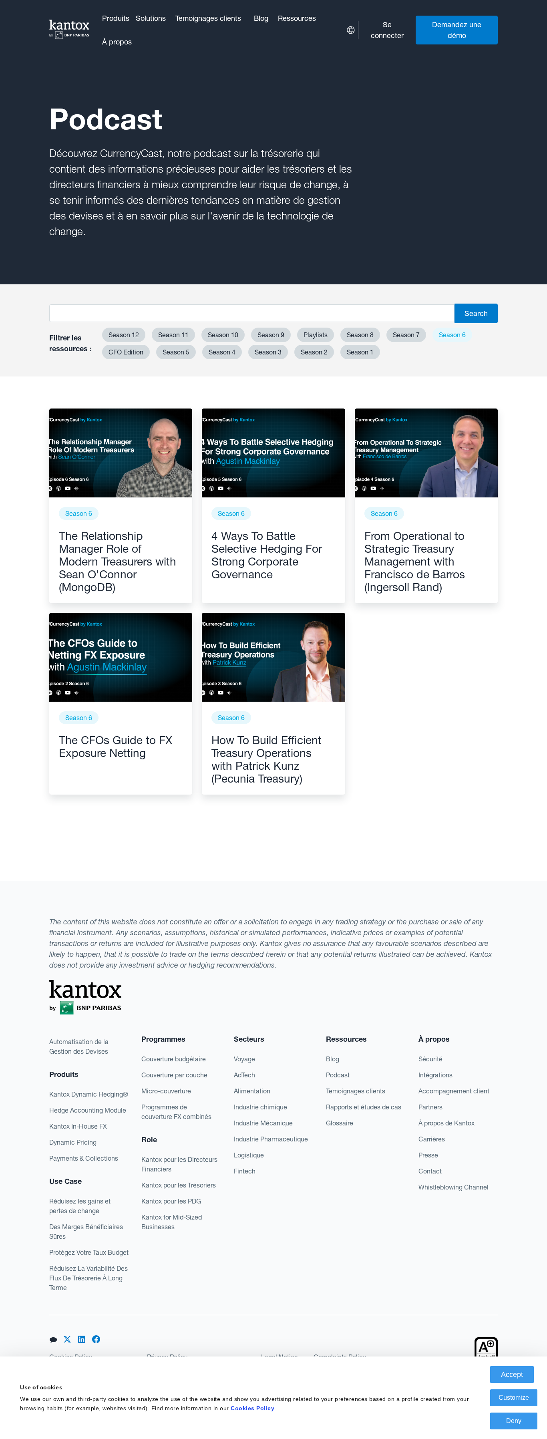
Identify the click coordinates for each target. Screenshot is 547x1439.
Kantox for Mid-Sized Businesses (171, 1222)
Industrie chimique (260, 1107)
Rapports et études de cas (363, 1107)
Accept (512, 1375)
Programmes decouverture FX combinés (176, 1112)
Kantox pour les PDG (171, 1201)
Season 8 (360, 335)
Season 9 (270, 335)
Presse (428, 1155)
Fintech (244, 1171)
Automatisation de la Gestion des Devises (79, 1046)
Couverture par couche (174, 1075)
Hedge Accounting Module (87, 1110)
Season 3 (268, 352)
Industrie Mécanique (263, 1123)
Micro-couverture (166, 1091)
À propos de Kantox (446, 1123)
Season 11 (173, 335)
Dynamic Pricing (73, 1142)
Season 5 (176, 352)
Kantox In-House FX (78, 1126)
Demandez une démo (456, 30)
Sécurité (430, 1059)
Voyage (244, 1059)
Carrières (431, 1139)
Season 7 (406, 335)
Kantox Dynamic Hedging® (88, 1094)
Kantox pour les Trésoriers (178, 1185)
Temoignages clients (208, 18)
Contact (430, 1171)
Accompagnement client (453, 1091)
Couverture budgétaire (173, 1059)
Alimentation (252, 1091)
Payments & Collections (83, 1158)
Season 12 (124, 335)
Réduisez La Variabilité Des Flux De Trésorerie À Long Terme (88, 1278)
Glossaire (339, 1123)
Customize (514, 1397)
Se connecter (387, 30)
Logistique (249, 1155)
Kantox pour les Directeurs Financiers (179, 1164)
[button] (116, 18)
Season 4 (222, 352)
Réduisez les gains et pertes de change (80, 1206)
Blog (261, 18)
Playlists (316, 335)
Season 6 (452, 335)
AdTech (244, 1075)
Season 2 (314, 352)
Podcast (338, 1075)
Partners (430, 1107)
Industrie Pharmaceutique (271, 1139)
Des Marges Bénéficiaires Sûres (86, 1231)
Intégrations (435, 1075)
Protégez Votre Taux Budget (89, 1252)
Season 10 (223, 335)
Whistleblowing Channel (453, 1187)
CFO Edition (126, 352)
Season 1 (360, 352)
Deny (513, 1420)
